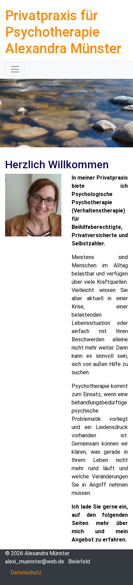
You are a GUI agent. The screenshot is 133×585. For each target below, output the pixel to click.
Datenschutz (26, 572)
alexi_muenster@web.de (34, 561)
